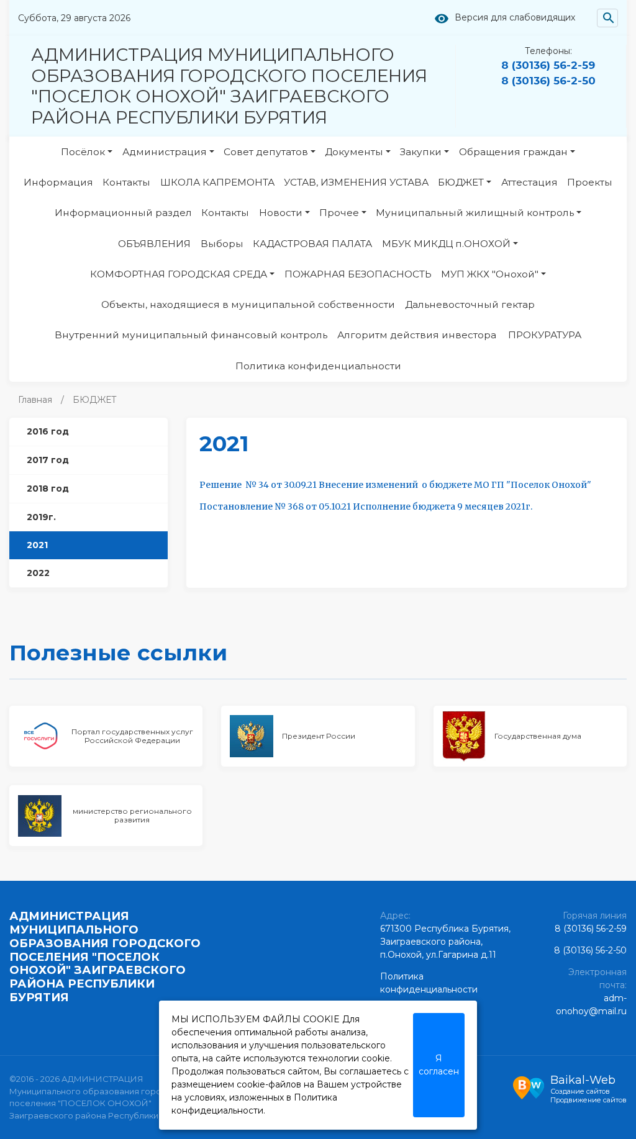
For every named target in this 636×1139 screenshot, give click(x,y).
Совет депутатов (266, 152)
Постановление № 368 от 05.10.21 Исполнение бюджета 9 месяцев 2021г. (365, 506)
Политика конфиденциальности (318, 366)
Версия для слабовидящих (515, 17)
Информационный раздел (123, 212)
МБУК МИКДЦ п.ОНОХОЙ (446, 244)
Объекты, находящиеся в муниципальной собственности (248, 304)
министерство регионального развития (132, 815)
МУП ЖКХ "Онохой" (489, 274)
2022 (38, 573)
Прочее (339, 212)
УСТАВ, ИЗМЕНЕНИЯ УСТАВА (356, 182)
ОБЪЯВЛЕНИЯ (154, 244)
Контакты (126, 182)
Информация (58, 182)
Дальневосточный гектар (470, 304)
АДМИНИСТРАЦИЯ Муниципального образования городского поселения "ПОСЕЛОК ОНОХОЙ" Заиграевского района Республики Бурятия (229, 86)
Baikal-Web (583, 1080)
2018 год (48, 488)
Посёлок (83, 152)
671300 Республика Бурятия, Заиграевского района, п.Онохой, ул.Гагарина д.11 (445, 941)
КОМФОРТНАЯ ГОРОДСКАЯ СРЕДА (178, 274)
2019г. (41, 517)
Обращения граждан (513, 152)
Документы (354, 152)
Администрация (164, 152)
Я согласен (439, 1065)
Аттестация (529, 182)
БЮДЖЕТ (461, 182)
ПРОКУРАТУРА (544, 335)
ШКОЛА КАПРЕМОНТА (217, 182)
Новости (280, 212)
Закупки (421, 152)
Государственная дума (537, 736)
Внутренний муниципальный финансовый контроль (191, 335)
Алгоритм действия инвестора (418, 335)
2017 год (48, 460)
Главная (35, 399)
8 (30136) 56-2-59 (548, 65)
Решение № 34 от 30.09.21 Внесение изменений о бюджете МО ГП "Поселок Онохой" (395, 484)
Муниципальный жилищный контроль (475, 212)
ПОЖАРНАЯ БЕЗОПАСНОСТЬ (358, 274)
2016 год (48, 431)
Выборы (222, 244)
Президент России (318, 736)
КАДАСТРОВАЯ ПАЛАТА (312, 244)
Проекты (589, 182)
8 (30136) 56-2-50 (548, 80)
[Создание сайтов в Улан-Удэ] (528, 1086)
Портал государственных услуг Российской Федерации (132, 736)
